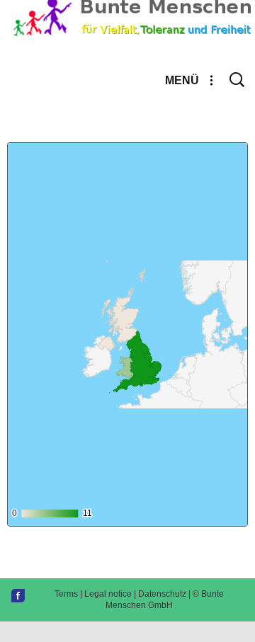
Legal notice (108, 594)
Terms (66, 594)
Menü (182, 80)
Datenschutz (162, 594)
